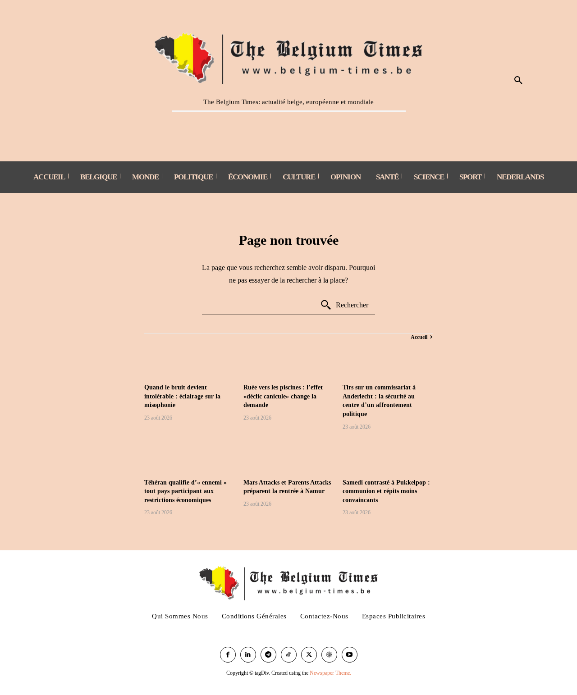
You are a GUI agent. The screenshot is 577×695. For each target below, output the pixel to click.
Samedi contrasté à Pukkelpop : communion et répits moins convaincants (386, 491)
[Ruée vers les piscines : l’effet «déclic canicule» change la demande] (288, 361)
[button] (518, 80)
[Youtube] (349, 655)
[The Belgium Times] (289, 56)
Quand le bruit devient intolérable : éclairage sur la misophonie (182, 396)
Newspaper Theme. (330, 673)
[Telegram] (268, 655)
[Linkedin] (248, 655)
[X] (309, 655)
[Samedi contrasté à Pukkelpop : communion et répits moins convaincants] (388, 456)
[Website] (329, 655)
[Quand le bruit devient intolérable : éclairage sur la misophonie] (189, 361)
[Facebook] (228, 655)
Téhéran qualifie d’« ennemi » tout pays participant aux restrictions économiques (185, 491)
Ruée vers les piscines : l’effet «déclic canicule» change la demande (283, 396)
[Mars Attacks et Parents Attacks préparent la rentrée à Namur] (288, 456)
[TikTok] (289, 655)
